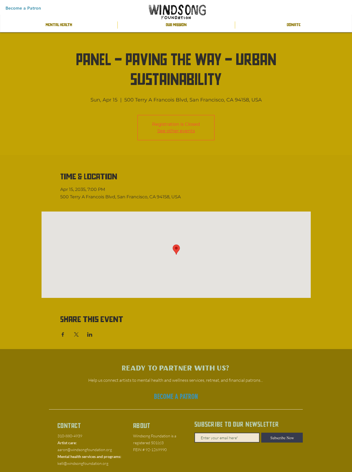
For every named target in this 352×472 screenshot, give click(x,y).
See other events (176, 130)
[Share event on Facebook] (62, 334)
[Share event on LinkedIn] (89, 334)
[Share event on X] (76, 334)
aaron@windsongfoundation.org (84, 449)
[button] (23, 8)
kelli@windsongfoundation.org (82, 463)
